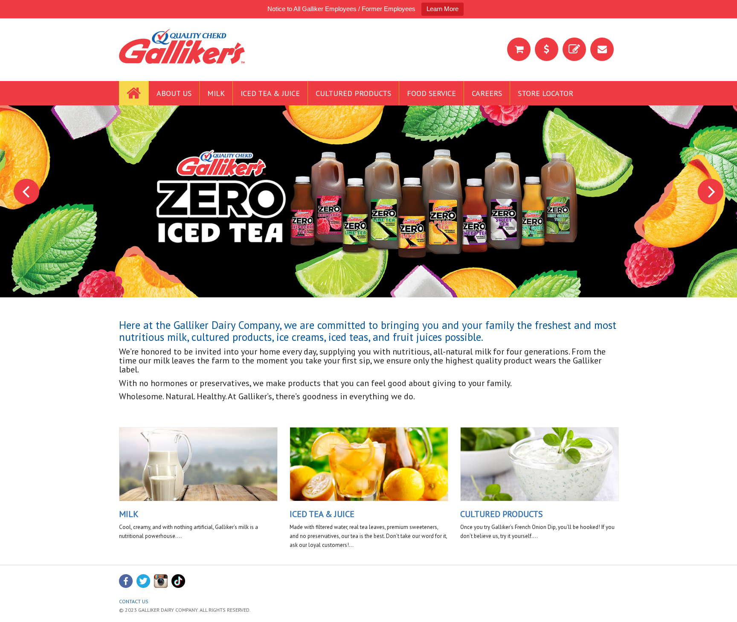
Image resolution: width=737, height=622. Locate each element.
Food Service (431, 93)
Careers (487, 93)
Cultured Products (353, 93)
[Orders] (574, 49)
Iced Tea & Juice (270, 93)
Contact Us (133, 601)
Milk (216, 93)
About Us (174, 93)
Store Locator (545, 93)
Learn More (442, 8)
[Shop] (519, 49)
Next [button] (710, 191)
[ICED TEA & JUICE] (369, 464)
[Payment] (546, 49)
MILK (129, 514)
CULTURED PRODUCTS (501, 514)
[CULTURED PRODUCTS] (539, 464)
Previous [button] (26, 191)
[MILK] (198, 464)
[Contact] (602, 49)
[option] (368, 201)
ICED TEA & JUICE (322, 514)
